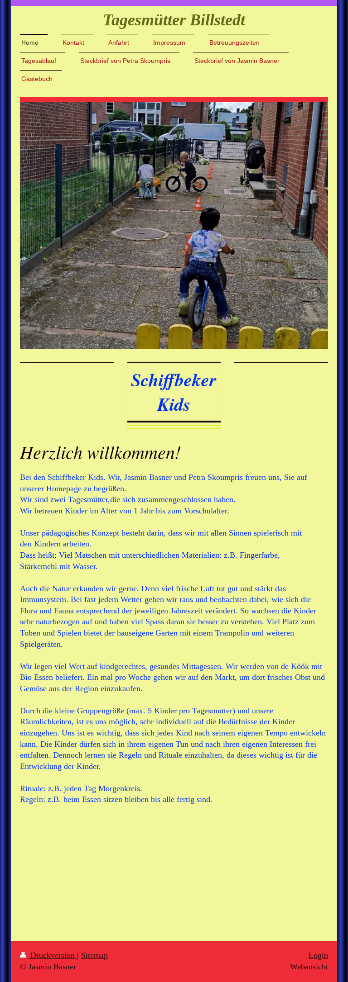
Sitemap (94, 955)
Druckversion (52, 955)
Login (318, 955)
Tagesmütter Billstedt (174, 20)
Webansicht (309, 966)
